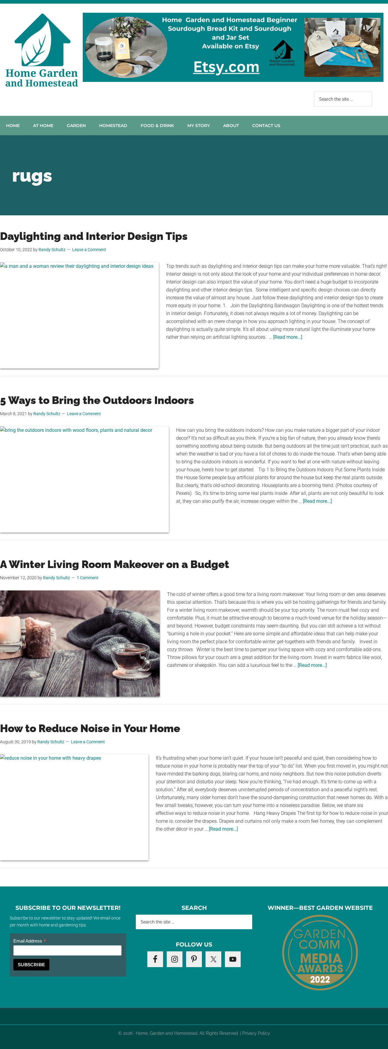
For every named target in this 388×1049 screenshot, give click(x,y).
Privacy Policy (256, 1033)
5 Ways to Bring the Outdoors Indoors (97, 400)
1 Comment (88, 577)
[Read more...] (287, 337)
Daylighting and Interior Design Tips (94, 236)
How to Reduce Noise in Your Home (90, 728)
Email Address (29, 941)
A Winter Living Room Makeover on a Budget (114, 564)
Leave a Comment (89, 249)
